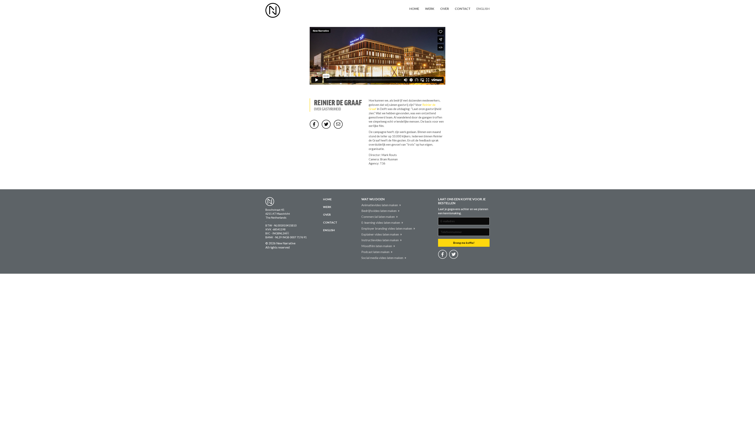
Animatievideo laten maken (379, 205)
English (483, 8)
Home (414, 8)
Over (444, 8)
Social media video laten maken (382, 258)
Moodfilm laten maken (376, 246)
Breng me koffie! (463, 242)
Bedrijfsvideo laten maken (379, 211)
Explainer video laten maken (380, 234)
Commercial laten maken (378, 216)
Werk (429, 8)
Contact (462, 8)
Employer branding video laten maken (386, 228)
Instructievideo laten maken (380, 240)
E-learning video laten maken (380, 222)
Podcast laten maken (375, 252)
